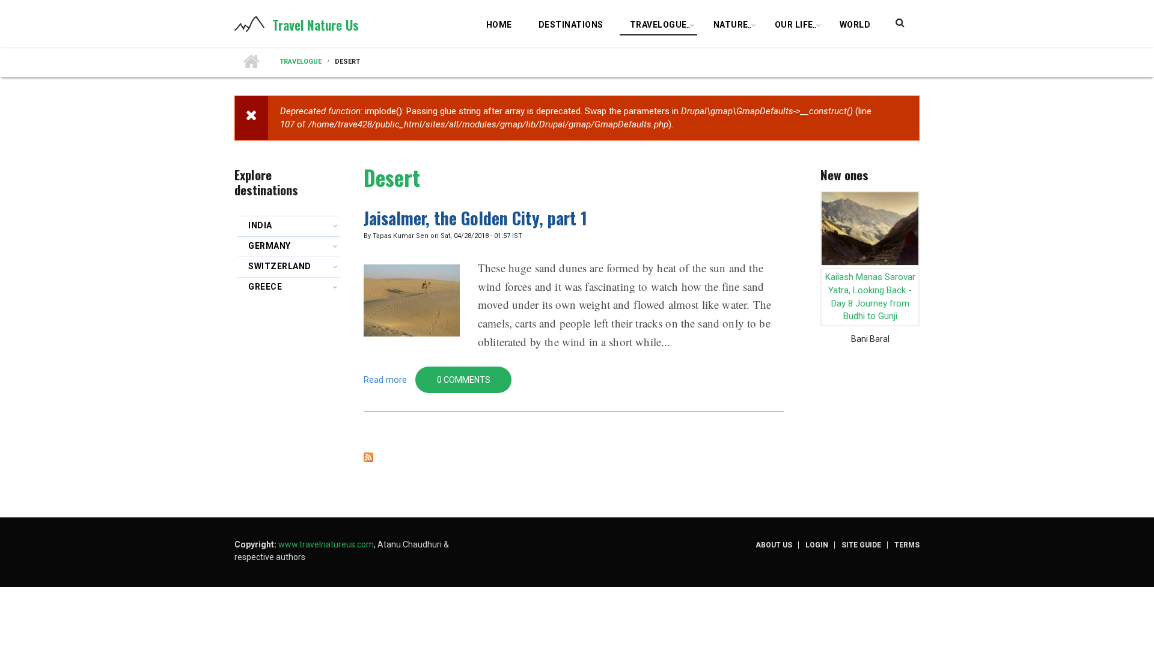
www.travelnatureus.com (326, 544)
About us (774, 545)
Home (499, 24)
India (260, 225)
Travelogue (660, 26)
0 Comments (463, 380)
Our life (796, 26)
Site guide (861, 545)
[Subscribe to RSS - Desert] (574, 457)
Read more (385, 379)
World (855, 24)
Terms (907, 545)
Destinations (571, 24)
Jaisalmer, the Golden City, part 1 (475, 218)
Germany (269, 246)
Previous (827, 249)
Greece (265, 286)
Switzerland (279, 266)
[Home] (249, 23)
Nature (733, 26)
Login (816, 545)
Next (912, 249)
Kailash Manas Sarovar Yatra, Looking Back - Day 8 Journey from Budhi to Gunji (870, 296)
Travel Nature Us (315, 24)
